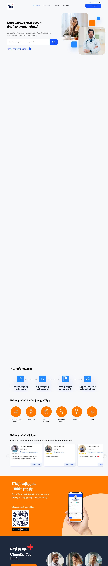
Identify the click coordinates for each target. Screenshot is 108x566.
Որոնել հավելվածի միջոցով (17, 49)
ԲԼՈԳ (57, 5)
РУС (95, 2)
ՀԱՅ (89, 2)
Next (105, 456)
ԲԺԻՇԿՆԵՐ (66, 5)
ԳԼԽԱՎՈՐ (36, 5)
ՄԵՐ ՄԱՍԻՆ (48, 5)
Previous (8, 456)
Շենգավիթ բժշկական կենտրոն (97, 452)
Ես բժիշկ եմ (93, 5)
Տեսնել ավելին (36, 464)
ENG (100, 2)
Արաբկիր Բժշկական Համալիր (30, 452)
